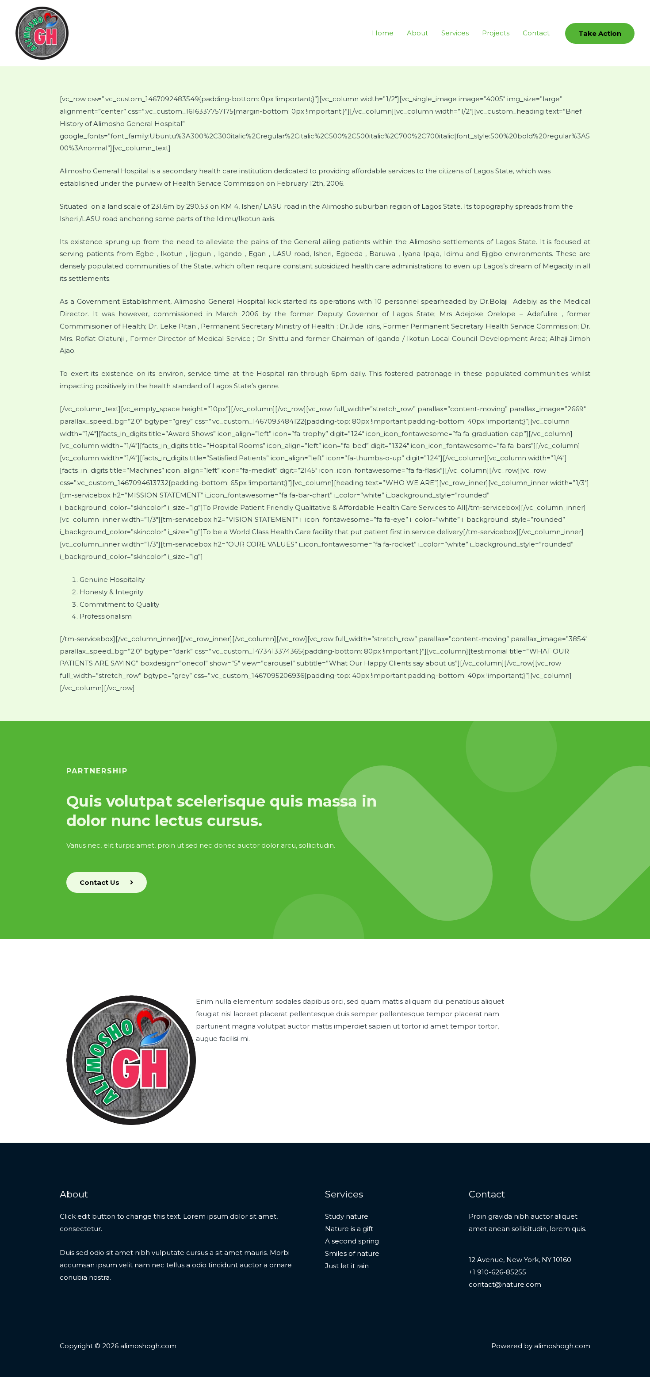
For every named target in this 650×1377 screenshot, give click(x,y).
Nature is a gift (349, 1228)
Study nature (346, 1216)
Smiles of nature (352, 1253)
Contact (536, 33)
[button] (600, 33)
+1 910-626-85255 (497, 1272)
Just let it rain (347, 1266)
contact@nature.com (505, 1284)
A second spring (352, 1241)
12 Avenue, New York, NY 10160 (520, 1259)
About (417, 33)
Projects (495, 33)
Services (455, 33)
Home (383, 33)
